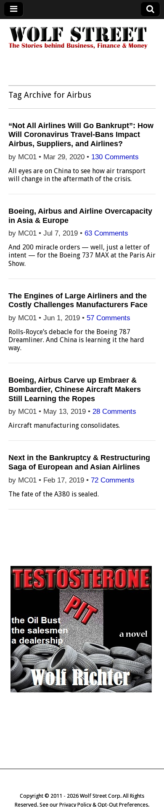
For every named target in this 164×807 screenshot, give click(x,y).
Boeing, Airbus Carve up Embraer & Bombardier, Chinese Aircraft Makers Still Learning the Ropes (74, 389)
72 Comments (113, 480)
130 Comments (115, 157)
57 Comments (108, 318)
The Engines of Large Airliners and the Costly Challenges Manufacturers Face (78, 300)
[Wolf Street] (78, 48)
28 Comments (114, 412)
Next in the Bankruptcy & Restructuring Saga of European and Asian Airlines (79, 462)
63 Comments (106, 233)
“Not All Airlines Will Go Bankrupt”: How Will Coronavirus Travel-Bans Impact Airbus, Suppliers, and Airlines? (80, 134)
